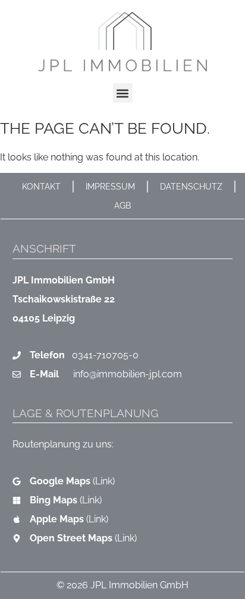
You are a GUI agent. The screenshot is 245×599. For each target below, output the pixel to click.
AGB (122, 205)
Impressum (110, 186)
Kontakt (41, 186)
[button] (123, 93)
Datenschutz (191, 186)
